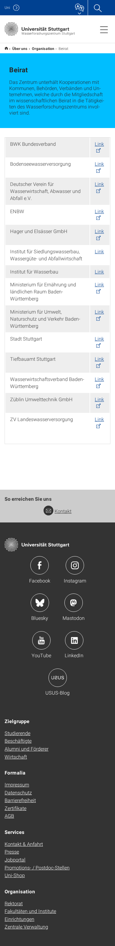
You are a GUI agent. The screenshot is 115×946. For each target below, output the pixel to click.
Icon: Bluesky (40, 603)
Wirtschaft (16, 756)
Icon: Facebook (39, 565)
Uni (7, 7)
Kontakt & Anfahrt (24, 844)
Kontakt (63, 511)
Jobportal (15, 859)
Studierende (17, 733)
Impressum (17, 784)
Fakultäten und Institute (30, 911)
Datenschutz (18, 792)
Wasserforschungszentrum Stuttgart (6, 48)
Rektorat (14, 903)
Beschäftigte (18, 740)
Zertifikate (15, 808)
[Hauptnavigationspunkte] (104, 29)
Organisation (43, 48)
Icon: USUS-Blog (57, 678)
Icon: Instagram (75, 565)
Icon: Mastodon (73, 603)
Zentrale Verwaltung (26, 926)
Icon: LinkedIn (74, 640)
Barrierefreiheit (20, 800)
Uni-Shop (15, 875)
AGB (9, 815)
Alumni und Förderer (26, 748)
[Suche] (97, 7)
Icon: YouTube (41, 640)
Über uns (20, 48)
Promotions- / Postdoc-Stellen (37, 867)
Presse (12, 851)
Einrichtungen (19, 919)
